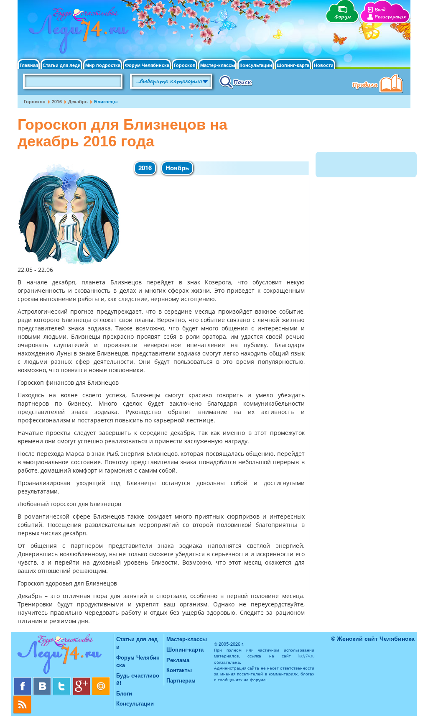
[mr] (101, 680)
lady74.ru (306, 656)
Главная (29, 65)
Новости (324, 65)
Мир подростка (102, 65)
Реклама (177, 660)
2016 (57, 101)
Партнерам (181, 680)
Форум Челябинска (147, 65)
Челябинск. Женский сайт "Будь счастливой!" (77, 32)
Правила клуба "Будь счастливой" (379, 84)
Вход (379, 9)
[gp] (82, 680)
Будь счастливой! (137, 679)
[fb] (23, 680)
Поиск (235, 82)
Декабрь (78, 101)
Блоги (124, 693)
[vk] (43, 680)
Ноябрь (177, 167)
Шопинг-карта (293, 65)
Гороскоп (185, 65)
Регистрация (390, 16)
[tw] (62, 680)
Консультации (255, 65)
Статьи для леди (62, 65)
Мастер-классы (217, 65)
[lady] (63, 655)
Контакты (179, 670)
